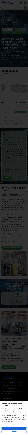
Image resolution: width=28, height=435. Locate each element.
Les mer (14, 431)
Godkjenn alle (14, 428)
